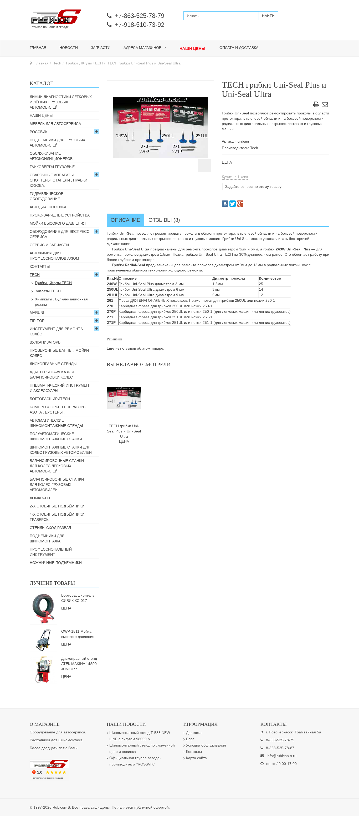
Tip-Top (37, 321)
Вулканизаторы (45, 342)
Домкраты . (41, 498)
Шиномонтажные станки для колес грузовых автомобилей (61, 450)
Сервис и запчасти (49, 245)
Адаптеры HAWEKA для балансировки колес (52, 374)
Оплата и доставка (238, 48)
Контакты (40, 266)
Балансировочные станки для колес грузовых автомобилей (57, 484)
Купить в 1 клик (235, 177)
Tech (57, 63)
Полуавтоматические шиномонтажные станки (56, 436)
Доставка (194, 733)
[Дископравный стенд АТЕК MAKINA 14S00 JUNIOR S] (43, 669)
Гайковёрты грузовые (52, 167)
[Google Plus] (240, 203)
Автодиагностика (48, 207)
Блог (190, 739)
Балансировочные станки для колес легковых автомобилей (57, 466)
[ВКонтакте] (225, 203)
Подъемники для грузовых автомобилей (57, 142)
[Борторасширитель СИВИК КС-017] (43, 608)
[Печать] (316, 105)
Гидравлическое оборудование (46, 196)
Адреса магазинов (143, 48)
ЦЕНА (227, 162)
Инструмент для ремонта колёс (56, 331)
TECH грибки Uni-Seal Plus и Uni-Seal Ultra (124, 431)
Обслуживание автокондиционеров (51, 156)
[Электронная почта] (325, 105)
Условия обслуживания (206, 745)
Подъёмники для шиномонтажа (47, 538)
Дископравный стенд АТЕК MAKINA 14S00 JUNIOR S (79, 663)
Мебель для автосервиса (55, 124)
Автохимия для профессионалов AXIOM (54, 255)
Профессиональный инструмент (51, 552)
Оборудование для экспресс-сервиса (60, 234)
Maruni (37, 312)
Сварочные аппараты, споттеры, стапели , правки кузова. (58, 180)
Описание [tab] (125, 220)
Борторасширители (50, 399)
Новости (68, 48)
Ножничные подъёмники (56, 563)
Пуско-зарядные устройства (60, 215)
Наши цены (41, 115)
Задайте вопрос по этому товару (253, 186)
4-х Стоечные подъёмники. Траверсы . (57, 517)
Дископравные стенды (53, 364)
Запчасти (100, 48)
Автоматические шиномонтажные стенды (56, 423)
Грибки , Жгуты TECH (84, 63)
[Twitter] (232, 203)
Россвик (38, 132)
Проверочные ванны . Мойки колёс (59, 353)
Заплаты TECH (48, 291)
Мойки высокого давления (58, 223)
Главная (38, 48)
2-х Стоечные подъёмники (57, 506)
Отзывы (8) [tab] (164, 220)
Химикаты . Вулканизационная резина (61, 301)
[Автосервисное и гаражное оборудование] (64, 17)
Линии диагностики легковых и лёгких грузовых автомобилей (61, 102)
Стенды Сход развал (50, 528)
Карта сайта (196, 758)
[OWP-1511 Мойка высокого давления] (43, 640)
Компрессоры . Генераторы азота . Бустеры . (58, 409)
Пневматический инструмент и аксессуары (60, 388)
